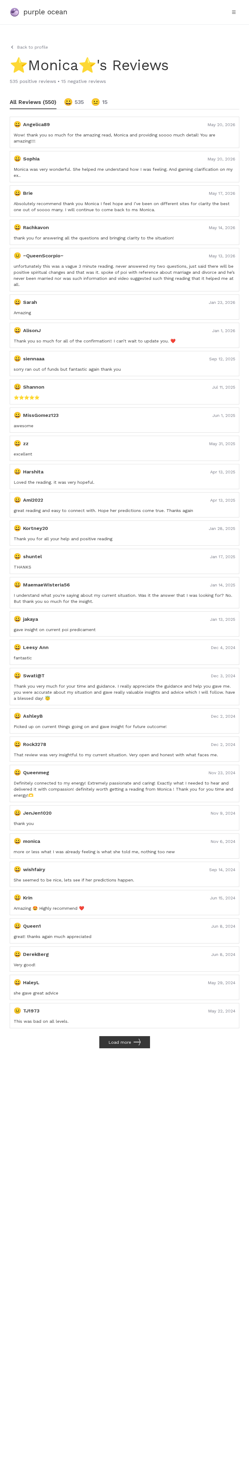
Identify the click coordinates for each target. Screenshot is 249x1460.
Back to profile (32, 47)
